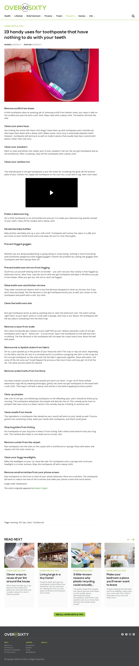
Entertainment (34, 16)
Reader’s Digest (40, 488)
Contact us (8, 648)
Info (91, 16)
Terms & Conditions (12, 650)
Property (70, 16)
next (133, 539)
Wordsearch (31, 652)
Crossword (30, 645)
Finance (48, 16)
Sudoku (29, 648)
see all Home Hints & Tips (69, 615)
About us (8, 645)
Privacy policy (10, 652)
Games (81, 16)
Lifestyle (19, 16)
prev (128, 539)
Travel (59, 16)
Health (7, 16)
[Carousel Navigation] (131, 539)
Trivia (28, 650)
